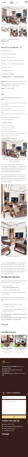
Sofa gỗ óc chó (5, 41)
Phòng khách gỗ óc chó (13, 39)
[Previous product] (2, 44)
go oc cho (15, 84)
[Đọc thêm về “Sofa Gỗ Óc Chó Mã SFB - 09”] (16, 345)
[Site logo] (14, 2)
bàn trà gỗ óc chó (8, 84)
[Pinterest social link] (9, 88)
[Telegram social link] (13, 88)
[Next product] (5, 44)
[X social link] (7, 88)
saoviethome (4, 85)
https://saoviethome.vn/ (13, 287)
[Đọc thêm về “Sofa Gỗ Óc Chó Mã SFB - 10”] (2, 345)
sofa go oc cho (15, 85)
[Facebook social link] (5, 88)
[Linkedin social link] (11, 88)
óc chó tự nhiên (11, 263)
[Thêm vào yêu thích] (11, 337)
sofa (9, 85)
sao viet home (21, 84)
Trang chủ (3, 39)
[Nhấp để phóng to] (4, 22)
